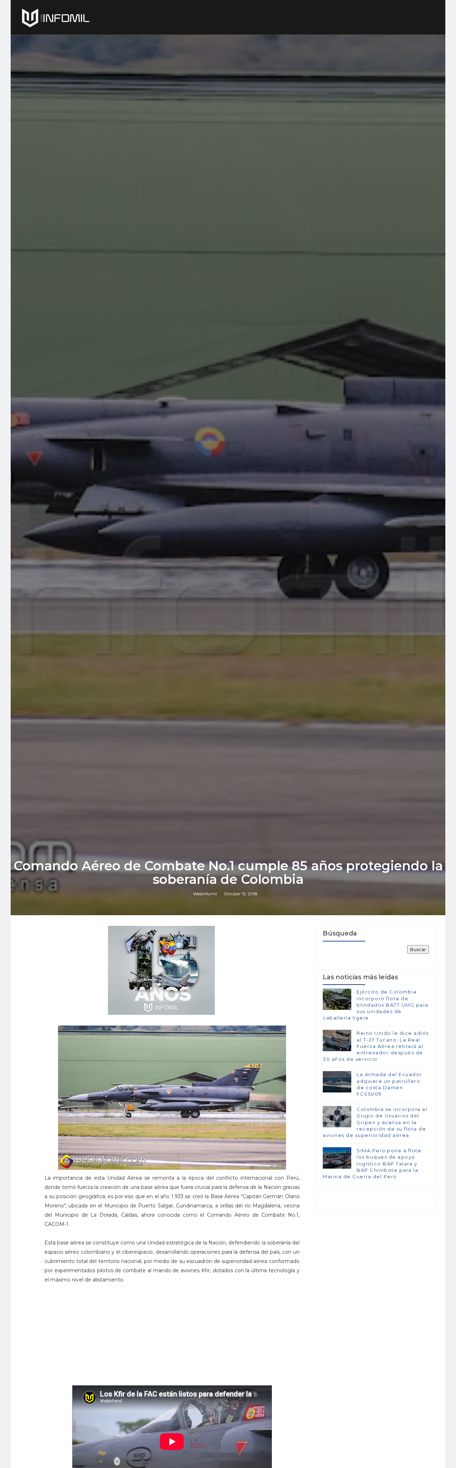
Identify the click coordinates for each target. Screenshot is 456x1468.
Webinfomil (205, 893)
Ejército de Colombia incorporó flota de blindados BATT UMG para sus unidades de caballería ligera (376, 1005)
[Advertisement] (172, 1338)
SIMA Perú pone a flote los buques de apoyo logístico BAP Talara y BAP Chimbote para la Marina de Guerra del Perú (372, 1163)
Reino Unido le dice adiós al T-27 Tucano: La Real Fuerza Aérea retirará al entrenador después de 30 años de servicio (376, 1046)
